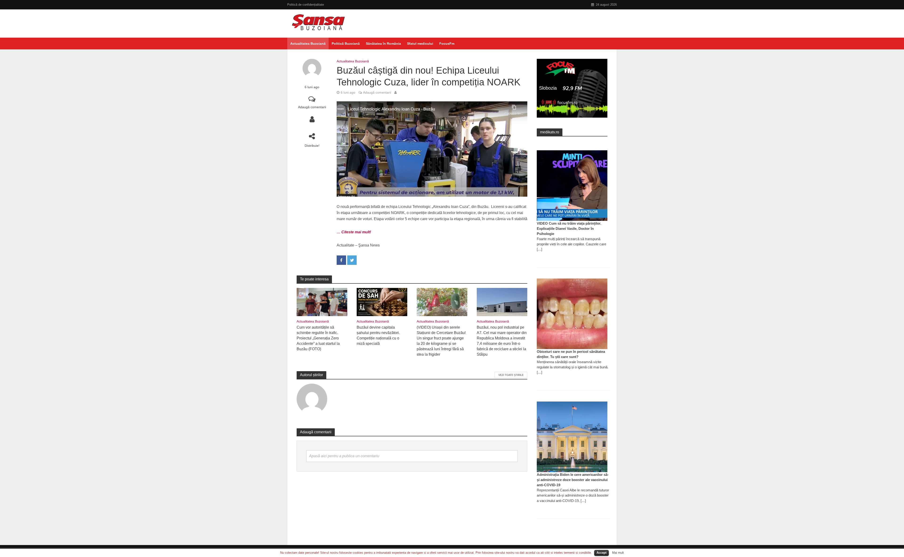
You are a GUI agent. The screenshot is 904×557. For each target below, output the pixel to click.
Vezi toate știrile (511, 375)
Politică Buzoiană (346, 43)
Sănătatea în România (383, 43)
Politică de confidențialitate (305, 4)
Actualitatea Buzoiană (308, 43)
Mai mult (618, 552)
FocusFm (446, 43)
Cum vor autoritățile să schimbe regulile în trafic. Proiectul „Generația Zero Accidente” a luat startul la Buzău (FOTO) (318, 338)
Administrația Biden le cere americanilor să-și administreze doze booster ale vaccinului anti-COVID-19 (573, 480)
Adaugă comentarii (312, 107)
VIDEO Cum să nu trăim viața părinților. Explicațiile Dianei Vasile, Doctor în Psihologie (569, 228)
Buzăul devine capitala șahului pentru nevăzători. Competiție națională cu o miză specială (378, 335)
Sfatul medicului (420, 43)
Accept (601, 552)
